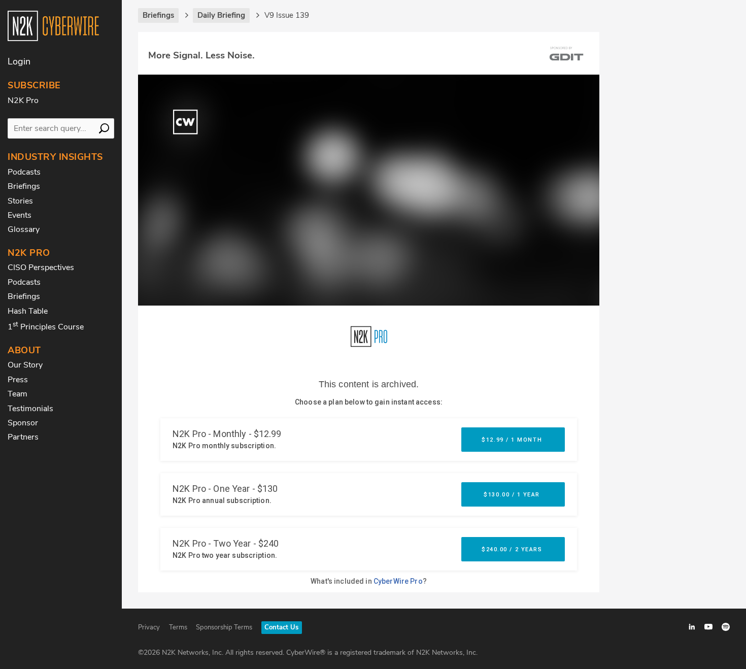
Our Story (25, 365)
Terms (178, 627)
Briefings (24, 186)
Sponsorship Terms (224, 627)
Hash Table (28, 311)
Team (17, 393)
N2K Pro (23, 100)
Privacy (149, 627)
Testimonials (30, 408)
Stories (20, 201)
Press (18, 379)
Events (19, 215)
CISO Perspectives (41, 267)
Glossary (24, 229)
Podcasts (24, 172)
